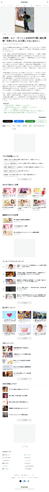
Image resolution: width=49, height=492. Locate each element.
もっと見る (24, 179)
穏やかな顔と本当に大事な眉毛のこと (18, 402)
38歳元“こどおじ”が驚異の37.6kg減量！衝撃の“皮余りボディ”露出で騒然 (40, 320)
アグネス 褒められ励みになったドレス (19, 389)
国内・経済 (38, 5)
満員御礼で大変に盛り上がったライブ (18, 408)
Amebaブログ (28, 457)
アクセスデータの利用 (32, 477)
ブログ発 (17, 5)
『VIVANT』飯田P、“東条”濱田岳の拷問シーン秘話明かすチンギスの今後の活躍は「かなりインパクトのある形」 (31, 273)
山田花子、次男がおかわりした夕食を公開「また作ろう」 (17, 171)
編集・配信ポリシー (25, 475)
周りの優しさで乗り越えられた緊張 (18, 395)
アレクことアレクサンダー (39, 125)
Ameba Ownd (6, 460)
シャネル (14, 128)
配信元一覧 (17, 475)
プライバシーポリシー (21, 477)
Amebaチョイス (7, 454)
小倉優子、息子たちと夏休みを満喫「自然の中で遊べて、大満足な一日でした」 (22, 159)
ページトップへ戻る (24, 446)
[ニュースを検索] (47, 2)
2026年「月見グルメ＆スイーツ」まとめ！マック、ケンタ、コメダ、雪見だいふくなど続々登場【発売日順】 (25, 321)
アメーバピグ (28, 460)
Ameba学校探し (29, 468)
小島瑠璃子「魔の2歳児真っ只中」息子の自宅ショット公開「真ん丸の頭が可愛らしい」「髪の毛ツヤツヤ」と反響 (10, 335)
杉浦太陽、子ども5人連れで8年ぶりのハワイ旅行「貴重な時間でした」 (20, 174)
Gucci (30, 125)
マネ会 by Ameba (7, 457)
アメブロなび (6, 468)
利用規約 (13, 477)
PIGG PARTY (6, 463)
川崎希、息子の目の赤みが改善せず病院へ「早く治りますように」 (21, 112)
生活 (31, 5)
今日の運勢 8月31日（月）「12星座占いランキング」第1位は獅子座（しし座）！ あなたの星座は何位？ (10, 321)
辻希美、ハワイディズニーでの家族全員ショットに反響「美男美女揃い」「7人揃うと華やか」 (40, 334)
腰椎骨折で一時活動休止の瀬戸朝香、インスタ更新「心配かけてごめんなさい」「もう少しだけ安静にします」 (31, 280)
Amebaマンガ (28, 463)
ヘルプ (33, 475)
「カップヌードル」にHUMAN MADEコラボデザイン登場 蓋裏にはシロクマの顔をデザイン (25, 334)
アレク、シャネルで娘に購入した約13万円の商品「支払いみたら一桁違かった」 (24, 111)
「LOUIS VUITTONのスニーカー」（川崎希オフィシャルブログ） (21, 107)
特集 (24, 5)
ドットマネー (28, 454)
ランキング (45, 5)
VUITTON (25, 125)
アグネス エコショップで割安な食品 (18, 414)
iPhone (18, 125)
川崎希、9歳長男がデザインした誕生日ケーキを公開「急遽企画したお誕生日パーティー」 (24, 167)
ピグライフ (6, 466)
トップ (3, 5)
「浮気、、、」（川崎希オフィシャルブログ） (16, 109)
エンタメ (10, 5)
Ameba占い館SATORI (30, 466)
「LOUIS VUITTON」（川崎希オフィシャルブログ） (17, 105)
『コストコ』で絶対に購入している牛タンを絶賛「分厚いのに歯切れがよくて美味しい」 (24, 163)
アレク (13, 125)
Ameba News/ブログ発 (17, 44)
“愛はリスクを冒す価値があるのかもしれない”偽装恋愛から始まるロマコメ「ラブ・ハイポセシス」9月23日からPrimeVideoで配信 (31, 296)
